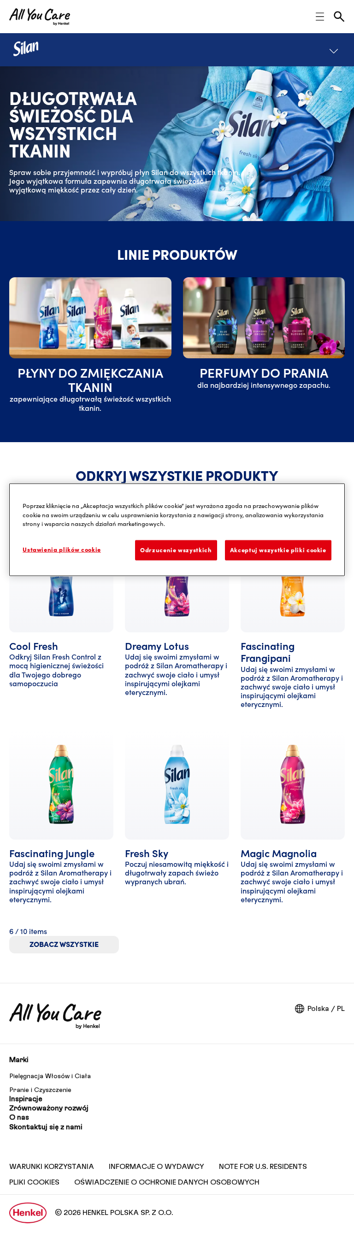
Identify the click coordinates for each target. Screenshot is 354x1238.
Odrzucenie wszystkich (176, 549)
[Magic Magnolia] (293, 820)
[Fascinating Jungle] (61, 820)
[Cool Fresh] (61, 620)
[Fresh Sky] (177, 820)
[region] (177, 530)
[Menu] (334, 50)
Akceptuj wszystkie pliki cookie (278, 549)
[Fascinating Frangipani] (293, 620)
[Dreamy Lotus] (177, 620)
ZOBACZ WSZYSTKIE (64, 944)
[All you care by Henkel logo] (39, 16)
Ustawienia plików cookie (62, 549)
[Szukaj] (339, 16)
